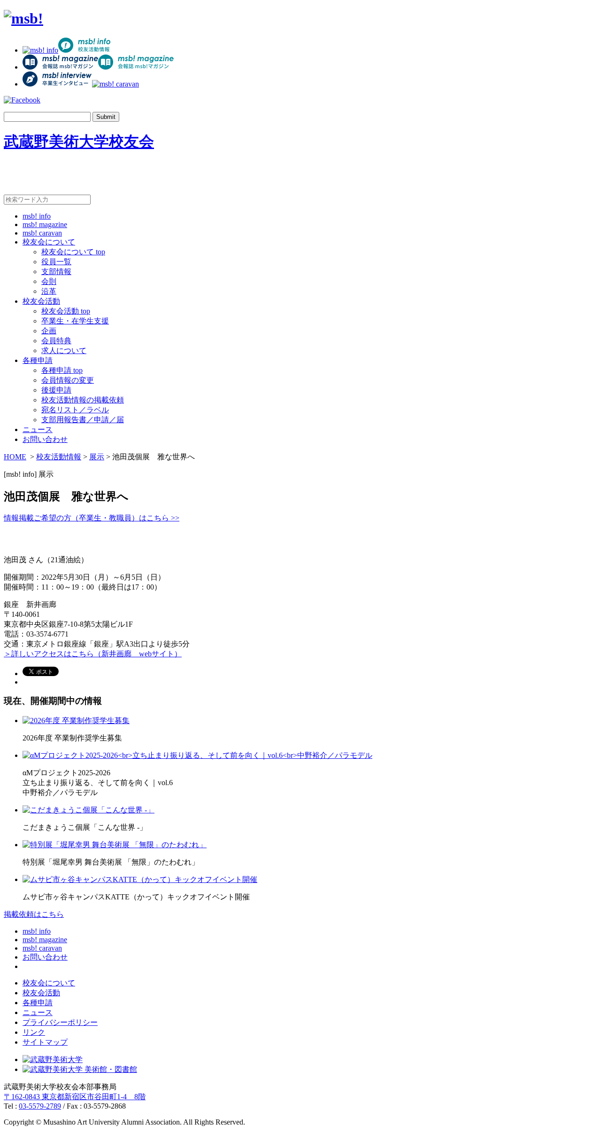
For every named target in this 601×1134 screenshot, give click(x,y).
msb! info (37, 216)
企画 (48, 331)
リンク (34, 1032)
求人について (63, 350)
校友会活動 (41, 301)
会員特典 (56, 341)
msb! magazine (45, 224)
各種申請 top (62, 370)
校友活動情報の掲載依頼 (82, 400)
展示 (96, 457)
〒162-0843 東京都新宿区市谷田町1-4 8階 (75, 1097)
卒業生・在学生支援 (75, 321)
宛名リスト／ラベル (75, 410)
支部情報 (56, 272)
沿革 (48, 291)
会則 (48, 281)
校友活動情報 (58, 457)
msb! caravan (42, 233)
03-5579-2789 (40, 1106)
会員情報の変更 (67, 380)
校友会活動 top (65, 311)
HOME (15, 457)
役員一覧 (56, 262)
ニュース (38, 429)
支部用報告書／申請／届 (82, 420)
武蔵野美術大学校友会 (79, 141)
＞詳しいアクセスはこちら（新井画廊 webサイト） (93, 654)
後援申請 (56, 390)
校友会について (49, 242)
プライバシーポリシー (60, 1022)
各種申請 (38, 360)
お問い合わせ (45, 439)
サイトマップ (45, 1042)
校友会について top (73, 252)
